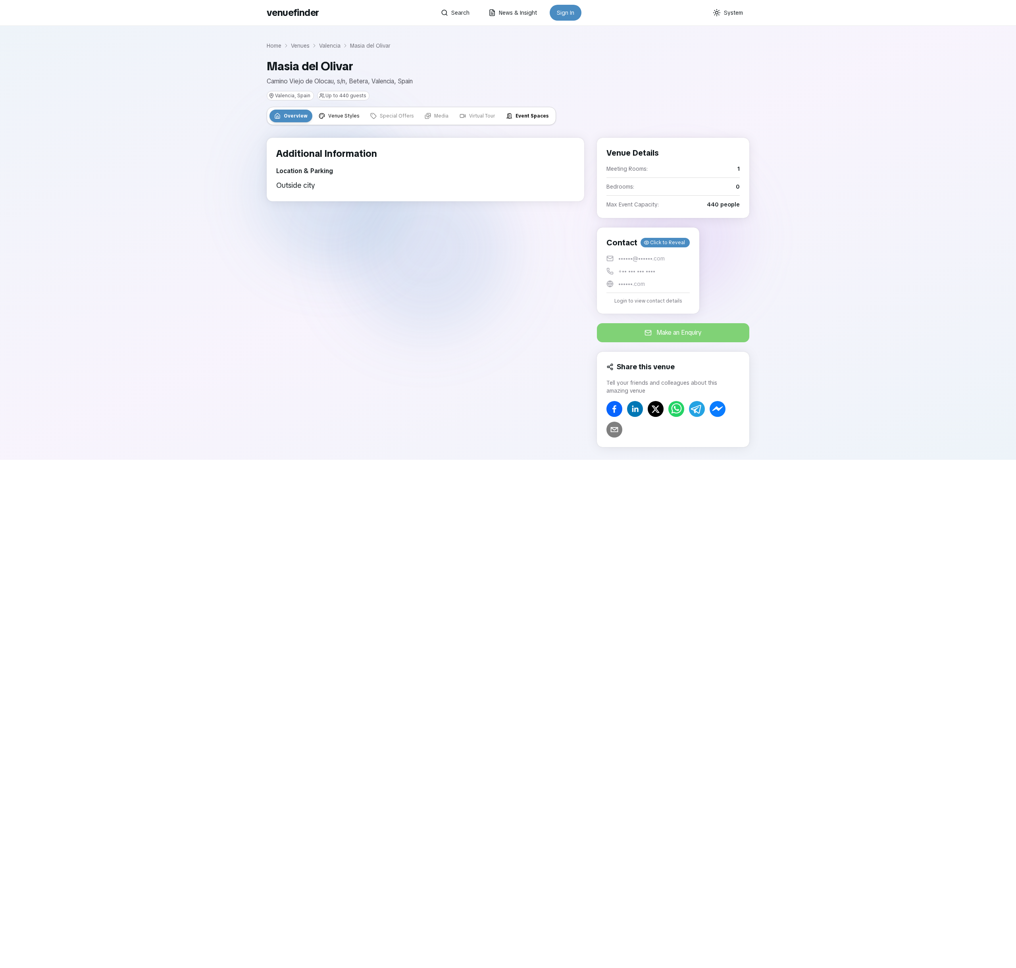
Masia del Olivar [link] (370, 45)
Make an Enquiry (679, 332)
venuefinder (293, 12)
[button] (648, 271)
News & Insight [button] (518, 12)
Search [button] (460, 12)
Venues (300, 45)
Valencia (330, 45)
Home (274, 45)
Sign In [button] (565, 12)
